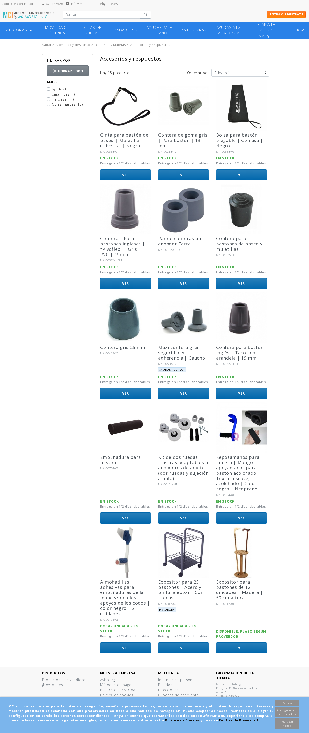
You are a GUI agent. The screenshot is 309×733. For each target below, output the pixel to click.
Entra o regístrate (286, 14)
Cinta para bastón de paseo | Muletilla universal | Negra (124, 140)
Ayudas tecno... (172, 369)
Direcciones (168, 690)
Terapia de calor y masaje (265, 30)
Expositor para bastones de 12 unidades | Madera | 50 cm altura (239, 590)
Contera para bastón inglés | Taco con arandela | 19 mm (240, 352)
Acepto (287, 703)
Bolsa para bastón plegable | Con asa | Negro (239, 140)
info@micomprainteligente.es (92, 4)
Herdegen (63, 99)
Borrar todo (67, 71)
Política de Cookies (182, 720)
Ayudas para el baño (159, 30)
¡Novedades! (53, 684)
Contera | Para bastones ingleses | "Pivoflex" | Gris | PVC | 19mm (122, 246)
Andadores (126, 30)
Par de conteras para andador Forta (182, 241)
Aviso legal (109, 679)
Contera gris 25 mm (122, 347)
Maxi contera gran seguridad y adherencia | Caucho (181, 352)
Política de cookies (116, 695)
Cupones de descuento (178, 695)
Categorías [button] (18, 30)
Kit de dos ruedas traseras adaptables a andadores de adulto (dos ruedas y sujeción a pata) (183, 467)
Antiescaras (194, 30)
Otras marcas (67, 104)
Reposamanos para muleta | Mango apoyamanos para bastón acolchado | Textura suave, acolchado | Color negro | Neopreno (238, 473)
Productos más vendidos (64, 679)
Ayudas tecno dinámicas (63, 91)
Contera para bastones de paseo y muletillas (239, 244)
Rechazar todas (287, 723)
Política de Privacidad (238, 720)
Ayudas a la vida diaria (228, 30)
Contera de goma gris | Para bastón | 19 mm (183, 140)
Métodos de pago (116, 684)
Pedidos (165, 684)
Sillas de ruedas (92, 30)
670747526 (52, 4)
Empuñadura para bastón (120, 459)
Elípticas (297, 30)
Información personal (177, 679)
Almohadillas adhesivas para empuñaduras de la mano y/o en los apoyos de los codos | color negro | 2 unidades (125, 597)
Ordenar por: (198, 72)
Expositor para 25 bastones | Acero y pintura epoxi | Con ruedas (181, 590)
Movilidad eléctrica (55, 30)
